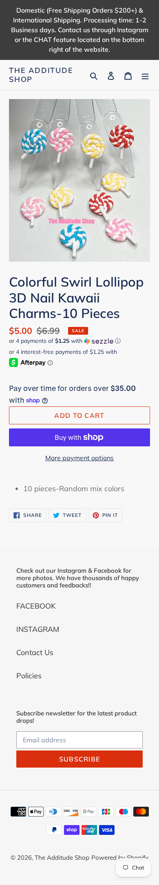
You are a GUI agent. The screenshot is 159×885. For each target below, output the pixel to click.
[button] (65, 341)
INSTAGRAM (37, 629)
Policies (29, 675)
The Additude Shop (41, 75)
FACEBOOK (35, 606)
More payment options (79, 458)
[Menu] (145, 74)
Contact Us (34, 652)
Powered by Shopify (119, 857)
